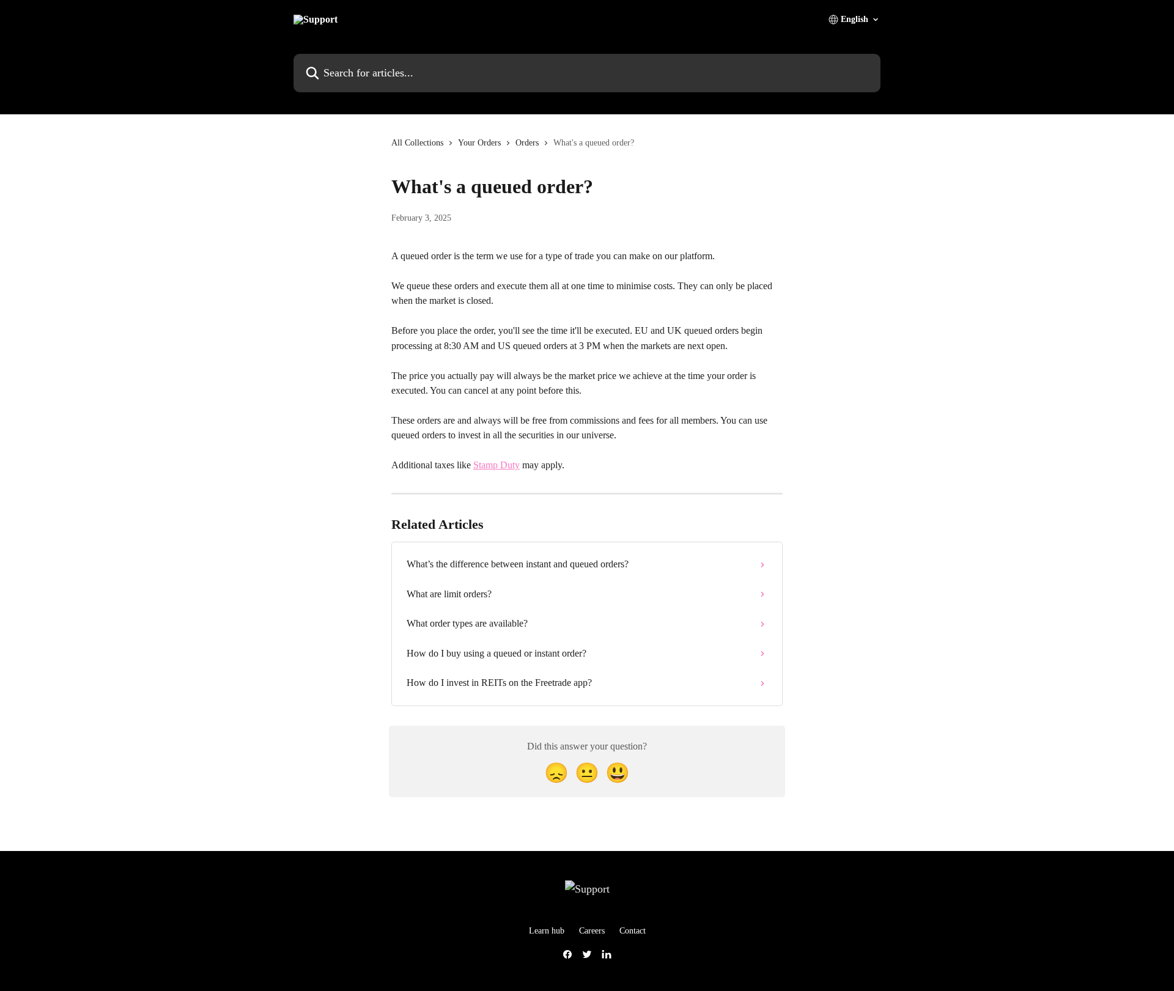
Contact (632, 930)
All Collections (417, 142)
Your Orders (479, 142)
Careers (592, 930)
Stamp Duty (496, 465)
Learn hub (546, 930)
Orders (527, 142)
